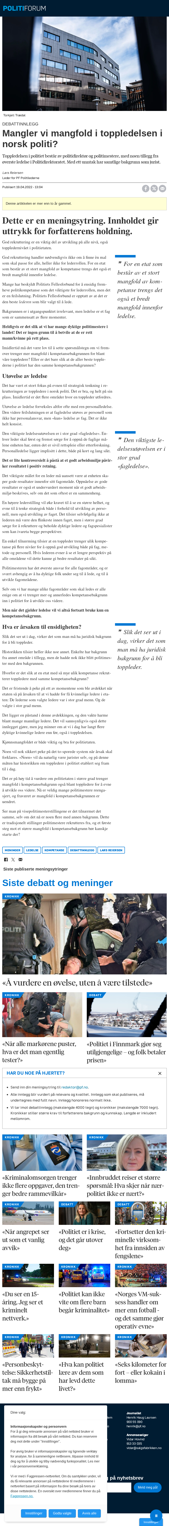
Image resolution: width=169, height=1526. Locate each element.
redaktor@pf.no (74, 1087)
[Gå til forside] (84, 8)
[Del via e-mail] (162, 187)
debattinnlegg (82, 850)
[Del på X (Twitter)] (154, 187)
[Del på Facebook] (146, 187)
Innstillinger (151, 1522)
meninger (12, 850)
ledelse (32, 850)
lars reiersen (111, 850)
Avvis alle (89, 1513)
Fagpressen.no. (22, 1496)
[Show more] (159, 1073)
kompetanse (54, 850)
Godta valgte (62, 1513)
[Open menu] (156, 1515)
